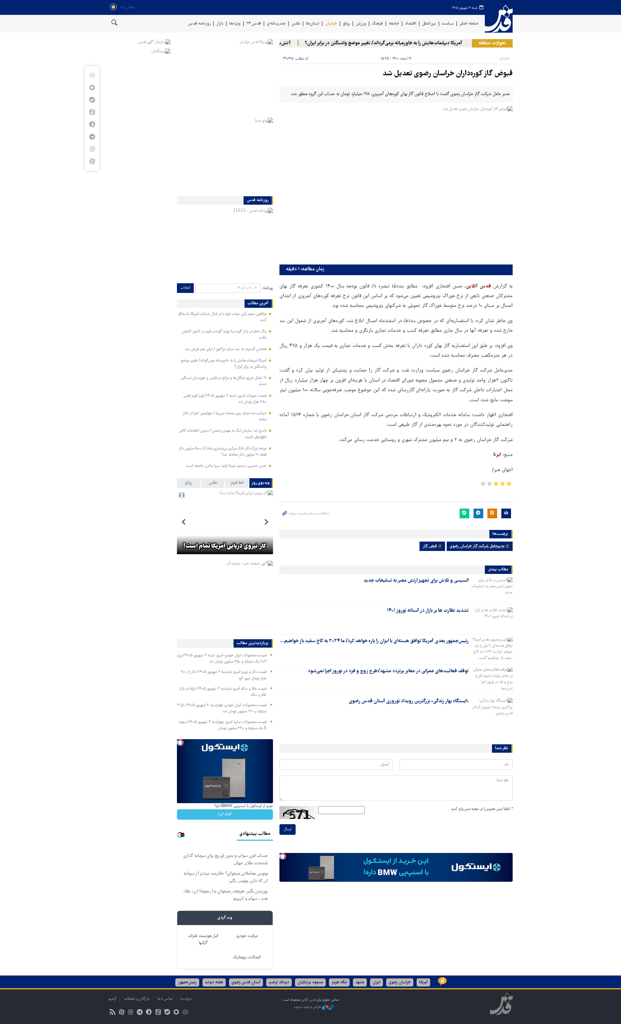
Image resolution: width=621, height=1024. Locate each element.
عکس (295, 23)
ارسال (287, 829)
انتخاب (185, 288)
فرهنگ (377, 23)
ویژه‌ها (235, 23)
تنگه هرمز (339, 982)
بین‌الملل (429, 23)
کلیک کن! (225, 814)
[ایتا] (92, 112)
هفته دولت (214, 982)
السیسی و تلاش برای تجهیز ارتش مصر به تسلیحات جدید (416, 580)
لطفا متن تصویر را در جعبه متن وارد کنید (482, 809)
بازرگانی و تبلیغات (136, 999)
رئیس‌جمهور (187, 982)
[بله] (92, 100)
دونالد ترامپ (279, 982)
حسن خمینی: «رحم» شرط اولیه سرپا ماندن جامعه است (226, 466)
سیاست (448, 23)
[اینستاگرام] (92, 149)
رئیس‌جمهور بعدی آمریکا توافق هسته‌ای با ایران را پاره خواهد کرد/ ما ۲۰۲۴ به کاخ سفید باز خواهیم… (374, 641)
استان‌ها (312, 23)
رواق (346, 23)
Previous (266, 522)
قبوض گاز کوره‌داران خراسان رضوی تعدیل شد (448, 74)
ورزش (361, 23)
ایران (376, 982)
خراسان (331, 23)
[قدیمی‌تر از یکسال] (492, 588)
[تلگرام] (92, 137)
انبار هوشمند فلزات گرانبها (203, 939)
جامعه (394, 23)
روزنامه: (267, 288)
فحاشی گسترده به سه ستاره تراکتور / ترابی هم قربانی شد (226, 349)
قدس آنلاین (499, 19)
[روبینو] (92, 88)
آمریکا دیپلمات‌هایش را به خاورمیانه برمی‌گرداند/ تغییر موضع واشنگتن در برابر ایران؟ (397, 43)
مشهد (359, 982)
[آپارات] (92, 161)
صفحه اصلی (469, 23)
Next (183, 522)
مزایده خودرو (246, 936)
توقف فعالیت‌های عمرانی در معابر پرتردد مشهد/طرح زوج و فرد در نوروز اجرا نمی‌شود (388, 671)
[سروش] (92, 124)
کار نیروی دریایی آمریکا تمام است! (224, 546)
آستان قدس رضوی (246, 982)
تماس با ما (165, 999)
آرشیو (112, 999)
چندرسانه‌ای (276, 23)
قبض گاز (430, 546)
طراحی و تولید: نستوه (308, 1007)
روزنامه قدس (199, 23)
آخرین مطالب (258, 304)
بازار (219, 23)
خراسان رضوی (400, 982)
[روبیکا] (92, 75)
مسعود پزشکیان (310, 982)
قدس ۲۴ (253, 23)
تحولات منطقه (492, 43)
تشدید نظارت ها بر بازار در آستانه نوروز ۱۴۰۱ (428, 610)
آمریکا (423, 982)
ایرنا (497, 454)
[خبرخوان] (112, 1013)
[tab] (261, 483)
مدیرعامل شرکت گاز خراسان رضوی (477, 546)
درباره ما (185, 999)
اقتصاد (410, 23)
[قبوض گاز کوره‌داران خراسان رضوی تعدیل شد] (396, 184)
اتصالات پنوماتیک (247, 957)
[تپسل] (282, 856)
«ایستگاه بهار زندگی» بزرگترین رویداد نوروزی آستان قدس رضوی (409, 701)
